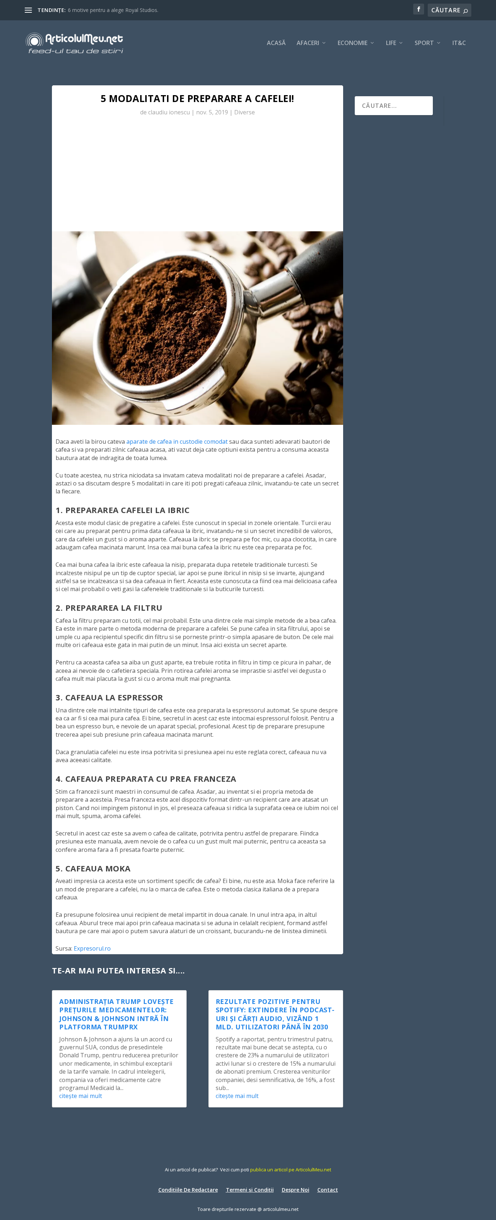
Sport (424, 43)
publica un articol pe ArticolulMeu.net (290, 1169)
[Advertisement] (197, 177)
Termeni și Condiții (250, 1189)
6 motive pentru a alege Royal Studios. (113, 10)
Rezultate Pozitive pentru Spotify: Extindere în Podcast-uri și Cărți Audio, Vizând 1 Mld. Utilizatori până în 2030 (275, 1014)
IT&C (459, 43)
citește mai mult (80, 1096)
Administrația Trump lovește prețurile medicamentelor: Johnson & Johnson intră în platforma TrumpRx (116, 1014)
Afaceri (308, 43)
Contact (327, 1189)
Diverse (244, 112)
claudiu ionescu (169, 112)
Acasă (276, 43)
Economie (352, 43)
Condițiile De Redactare (188, 1189)
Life (391, 43)
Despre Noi (295, 1189)
